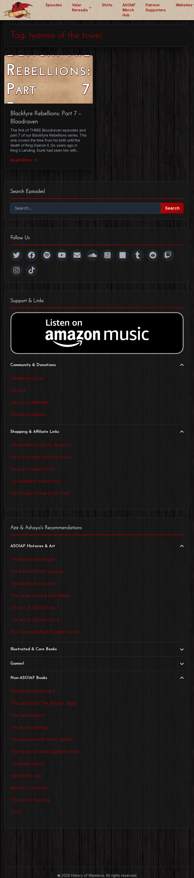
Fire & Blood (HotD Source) (37, 571)
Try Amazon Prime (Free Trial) (39, 493)
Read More (21, 159)
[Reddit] (153, 255)
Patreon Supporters (156, 7)
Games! (17, 664)
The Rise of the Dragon (32, 559)
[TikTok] (32, 270)
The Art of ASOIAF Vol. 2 (34, 619)
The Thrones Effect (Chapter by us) (45, 631)
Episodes (54, 5)
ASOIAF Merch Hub (129, 10)
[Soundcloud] (92, 255)
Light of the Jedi (25, 775)
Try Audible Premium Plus (35, 481)
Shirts (107, 5)
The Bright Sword (27, 763)
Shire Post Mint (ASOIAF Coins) (41, 457)
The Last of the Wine (30, 799)
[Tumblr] (138, 255)
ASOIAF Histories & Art (32, 546)
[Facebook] (32, 255)
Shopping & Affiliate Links (34, 432)
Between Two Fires (28, 787)
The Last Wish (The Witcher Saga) (43, 703)
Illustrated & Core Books (33, 649)
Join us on (29, 402)
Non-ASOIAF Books (28, 678)
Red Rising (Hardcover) (32, 691)
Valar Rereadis (80, 7)
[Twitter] (16, 255)
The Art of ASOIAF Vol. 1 (34, 607)
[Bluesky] (122, 255)
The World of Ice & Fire (32, 583)
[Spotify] (47, 255)
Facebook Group (26, 378)
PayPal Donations (27, 414)
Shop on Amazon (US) (32, 469)
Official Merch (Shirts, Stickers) (40, 444)
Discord (17, 390)
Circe (15, 812)
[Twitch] (168, 255)
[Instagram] (16, 270)
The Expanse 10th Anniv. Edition (41, 739)
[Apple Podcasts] (107, 255)
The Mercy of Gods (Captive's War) (44, 751)
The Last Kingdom (27, 715)
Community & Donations (33, 365)
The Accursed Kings (29, 727)
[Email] (77, 255)
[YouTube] (62, 255)
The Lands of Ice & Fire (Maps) (40, 595)
